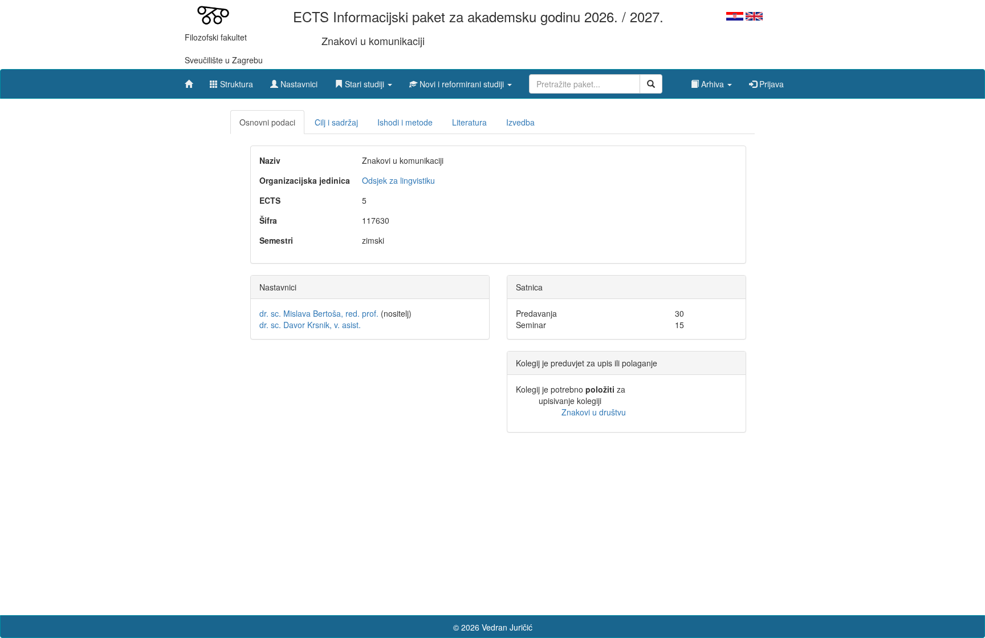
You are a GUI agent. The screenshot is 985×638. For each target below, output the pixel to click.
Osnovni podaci (267, 122)
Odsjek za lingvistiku (398, 180)
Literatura (469, 122)
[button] (363, 81)
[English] (754, 15)
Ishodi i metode (405, 122)
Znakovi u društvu (593, 412)
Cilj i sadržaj (336, 122)
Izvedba (520, 122)
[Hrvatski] (734, 15)
